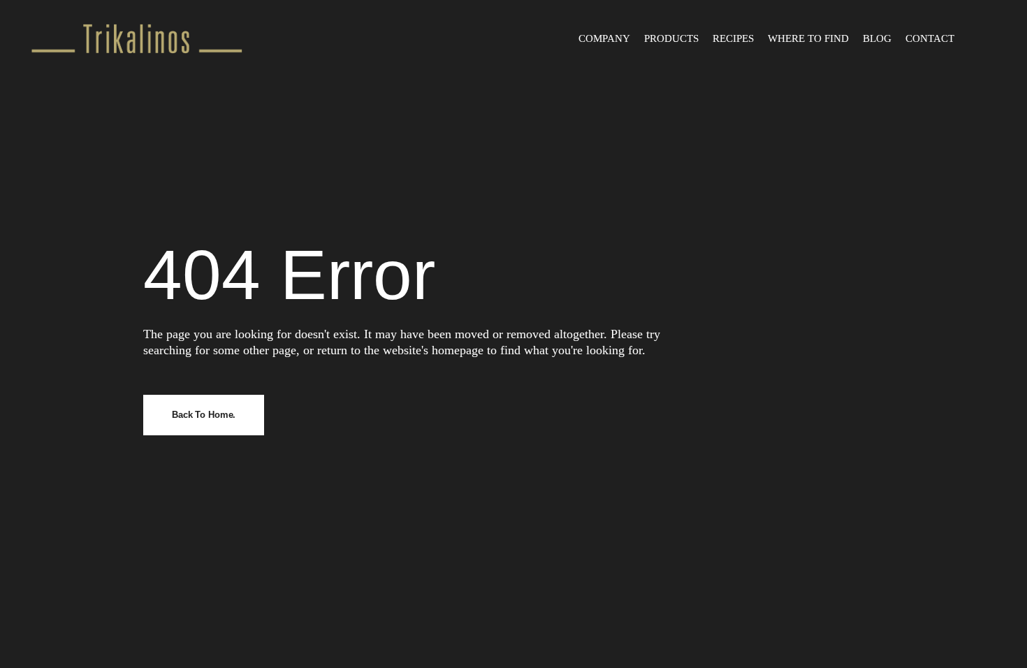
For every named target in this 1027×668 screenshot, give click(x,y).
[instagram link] (986, 38)
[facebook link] (975, 38)
